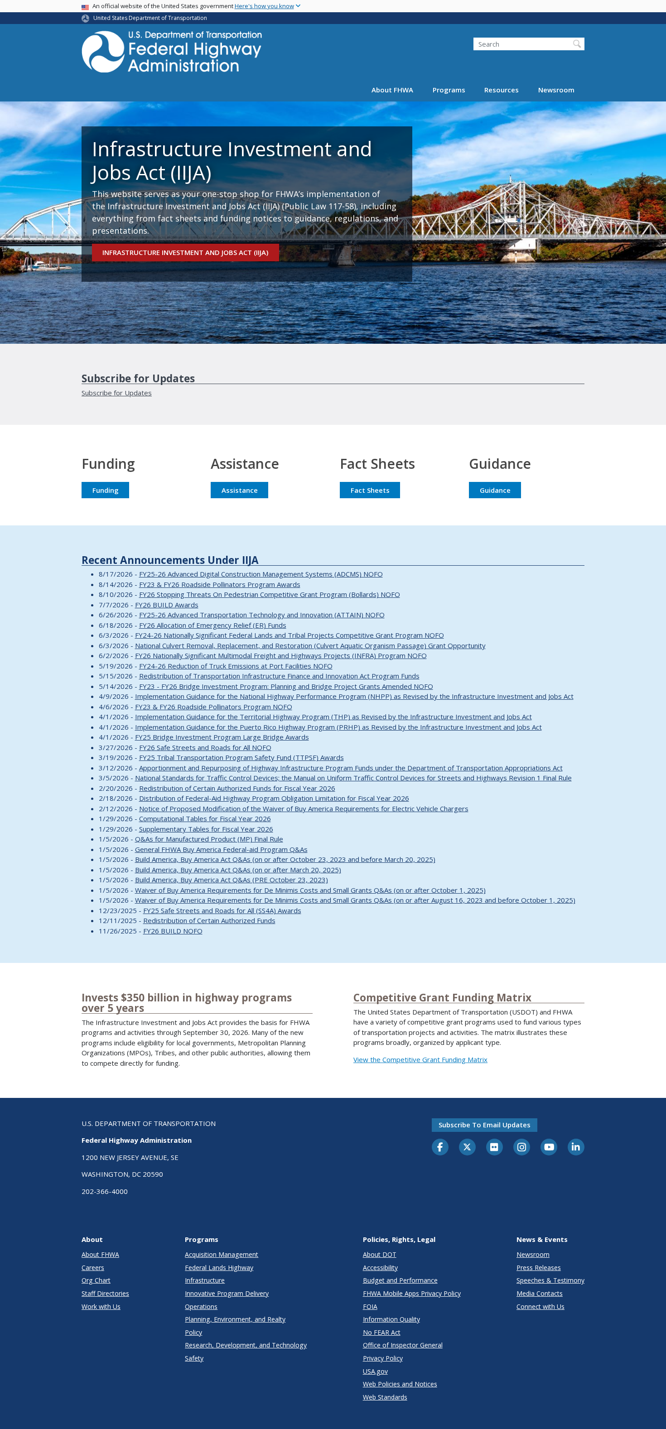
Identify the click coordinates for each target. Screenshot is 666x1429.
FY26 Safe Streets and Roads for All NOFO (205, 747)
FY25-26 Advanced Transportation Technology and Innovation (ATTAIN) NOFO (262, 614)
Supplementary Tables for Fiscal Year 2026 (206, 828)
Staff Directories (105, 1293)
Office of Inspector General (403, 1345)
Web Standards (385, 1397)
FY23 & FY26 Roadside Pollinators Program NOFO (213, 706)
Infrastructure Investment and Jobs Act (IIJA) (185, 252)
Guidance (495, 490)
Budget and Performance (400, 1280)
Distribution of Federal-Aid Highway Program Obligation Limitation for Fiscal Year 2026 (274, 798)
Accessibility (380, 1267)
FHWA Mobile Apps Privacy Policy (412, 1293)
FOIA (370, 1306)
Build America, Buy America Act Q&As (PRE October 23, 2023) (231, 879)
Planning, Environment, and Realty (235, 1319)
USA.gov (375, 1371)
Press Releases (538, 1267)
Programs (449, 89)
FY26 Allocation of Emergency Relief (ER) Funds (212, 625)
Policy (193, 1332)
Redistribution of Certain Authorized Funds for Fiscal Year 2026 (237, 788)
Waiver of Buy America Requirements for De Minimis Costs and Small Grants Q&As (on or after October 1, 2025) (310, 890)
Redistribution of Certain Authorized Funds (209, 920)
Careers (93, 1267)
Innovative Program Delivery (227, 1293)
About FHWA (392, 89)
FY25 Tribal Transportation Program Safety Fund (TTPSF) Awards (241, 757)
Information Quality (391, 1319)
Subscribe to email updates (485, 1124)
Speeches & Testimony (550, 1280)
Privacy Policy (383, 1358)
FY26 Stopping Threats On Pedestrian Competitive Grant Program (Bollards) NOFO (269, 594)
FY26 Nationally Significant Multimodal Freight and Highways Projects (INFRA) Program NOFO (281, 655)
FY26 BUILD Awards (166, 604)
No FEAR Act (382, 1332)
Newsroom (556, 89)
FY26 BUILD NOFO (173, 930)
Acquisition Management (221, 1254)
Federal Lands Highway (219, 1267)
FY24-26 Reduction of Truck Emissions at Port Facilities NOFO (236, 665)
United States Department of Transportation (150, 18)
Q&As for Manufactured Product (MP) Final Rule (209, 838)
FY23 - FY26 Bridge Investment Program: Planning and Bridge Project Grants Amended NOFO (286, 686)
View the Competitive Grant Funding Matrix (420, 1059)
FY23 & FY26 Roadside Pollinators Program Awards (219, 584)
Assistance (240, 490)
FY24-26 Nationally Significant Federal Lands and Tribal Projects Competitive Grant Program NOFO (289, 635)
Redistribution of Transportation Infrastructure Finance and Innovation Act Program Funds (279, 675)
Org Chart (96, 1280)
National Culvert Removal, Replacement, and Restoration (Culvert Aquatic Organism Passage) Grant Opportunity (310, 645)
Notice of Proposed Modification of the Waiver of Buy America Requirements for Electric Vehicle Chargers (303, 808)
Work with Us (101, 1306)
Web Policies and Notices (400, 1384)
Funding (105, 490)
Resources (501, 89)
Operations (201, 1306)
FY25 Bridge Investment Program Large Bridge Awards (222, 736)
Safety (194, 1358)
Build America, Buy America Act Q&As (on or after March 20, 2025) (238, 869)
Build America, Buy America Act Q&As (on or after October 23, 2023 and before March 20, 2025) (285, 859)
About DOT (379, 1254)
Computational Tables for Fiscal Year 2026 (205, 818)
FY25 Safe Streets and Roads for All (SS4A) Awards (222, 910)
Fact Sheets (370, 490)
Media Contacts (539, 1293)
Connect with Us (540, 1306)
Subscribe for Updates (117, 392)
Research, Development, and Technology (246, 1345)
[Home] (172, 54)
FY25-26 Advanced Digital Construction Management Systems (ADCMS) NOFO (261, 573)
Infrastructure (205, 1280)
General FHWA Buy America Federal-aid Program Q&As (221, 849)
